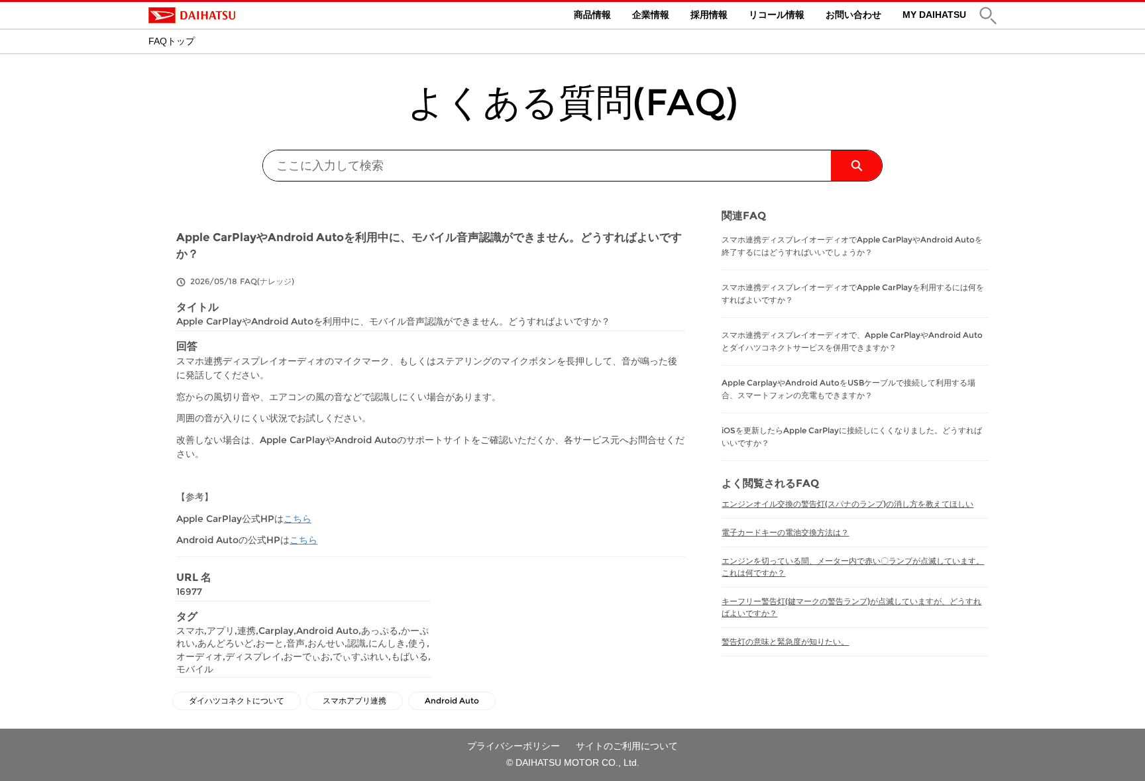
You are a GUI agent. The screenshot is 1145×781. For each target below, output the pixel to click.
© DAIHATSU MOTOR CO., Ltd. (572, 762)
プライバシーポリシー (513, 746)
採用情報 (709, 14)
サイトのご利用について (627, 746)
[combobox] (547, 165)
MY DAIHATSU (934, 14)
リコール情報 (776, 14)
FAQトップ (171, 41)
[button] (988, 16)
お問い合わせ (853, 14)
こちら (297, 518)
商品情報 (592, 14)
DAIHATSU (247, 15)
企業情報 (650, 14)
